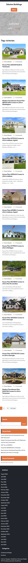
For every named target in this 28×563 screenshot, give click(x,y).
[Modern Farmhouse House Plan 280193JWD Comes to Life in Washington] (14, 87)
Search (4, 419)
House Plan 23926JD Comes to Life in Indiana (13, 175)
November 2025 (5, 497)
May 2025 (3, 513)
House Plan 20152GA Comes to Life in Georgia (13, 318)
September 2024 (5, 534)
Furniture (3, 555)
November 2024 (5, 529)
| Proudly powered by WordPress (12, 561)
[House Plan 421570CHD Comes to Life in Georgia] (14, 340)
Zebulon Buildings (14, 4)
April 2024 (3, 544)
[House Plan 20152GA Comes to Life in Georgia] (14, 304)
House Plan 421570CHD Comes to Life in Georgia (13, 354)
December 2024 (5, 526)
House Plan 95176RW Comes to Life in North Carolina (13, 283)
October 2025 (4, 500)
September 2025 (5, 503)
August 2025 (4, 505)
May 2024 (3, 542)
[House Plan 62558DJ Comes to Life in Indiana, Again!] (14, 197)
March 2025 (4, 518)
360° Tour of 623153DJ (6, 445)
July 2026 (3, 476)
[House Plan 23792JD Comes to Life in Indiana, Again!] (14, 125)
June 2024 (3, 539)
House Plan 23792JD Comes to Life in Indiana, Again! (13, 139)
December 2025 (5, 495)
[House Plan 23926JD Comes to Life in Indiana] (14, 161)
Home (10, 28)
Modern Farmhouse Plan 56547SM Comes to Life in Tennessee (11, 391)
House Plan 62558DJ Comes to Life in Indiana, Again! (13, 211)
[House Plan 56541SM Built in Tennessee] (14, 51)
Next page (13, 408)
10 (7, 408)
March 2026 (4, 487)
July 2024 (3, 536)
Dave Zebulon (8, 61)
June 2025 (3, 510)
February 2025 (5, 521)
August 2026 (4, 474)
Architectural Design (6, 552)
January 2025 (4, 523)
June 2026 (3, 479)
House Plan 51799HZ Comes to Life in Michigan (13, 247)
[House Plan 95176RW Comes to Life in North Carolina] (14, 268)
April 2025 (3, 516)
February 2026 (5, 489)
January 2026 (4, 492)
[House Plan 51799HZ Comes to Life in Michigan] (14, 232)
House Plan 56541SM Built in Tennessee (12, 66)
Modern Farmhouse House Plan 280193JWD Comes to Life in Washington (13, 102)
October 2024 (4, 531)
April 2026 (3, 484)
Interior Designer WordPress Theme (11, 559)
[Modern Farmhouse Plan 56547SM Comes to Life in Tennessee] (14, 376)
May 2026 (3, 482)
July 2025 (3, 508)
